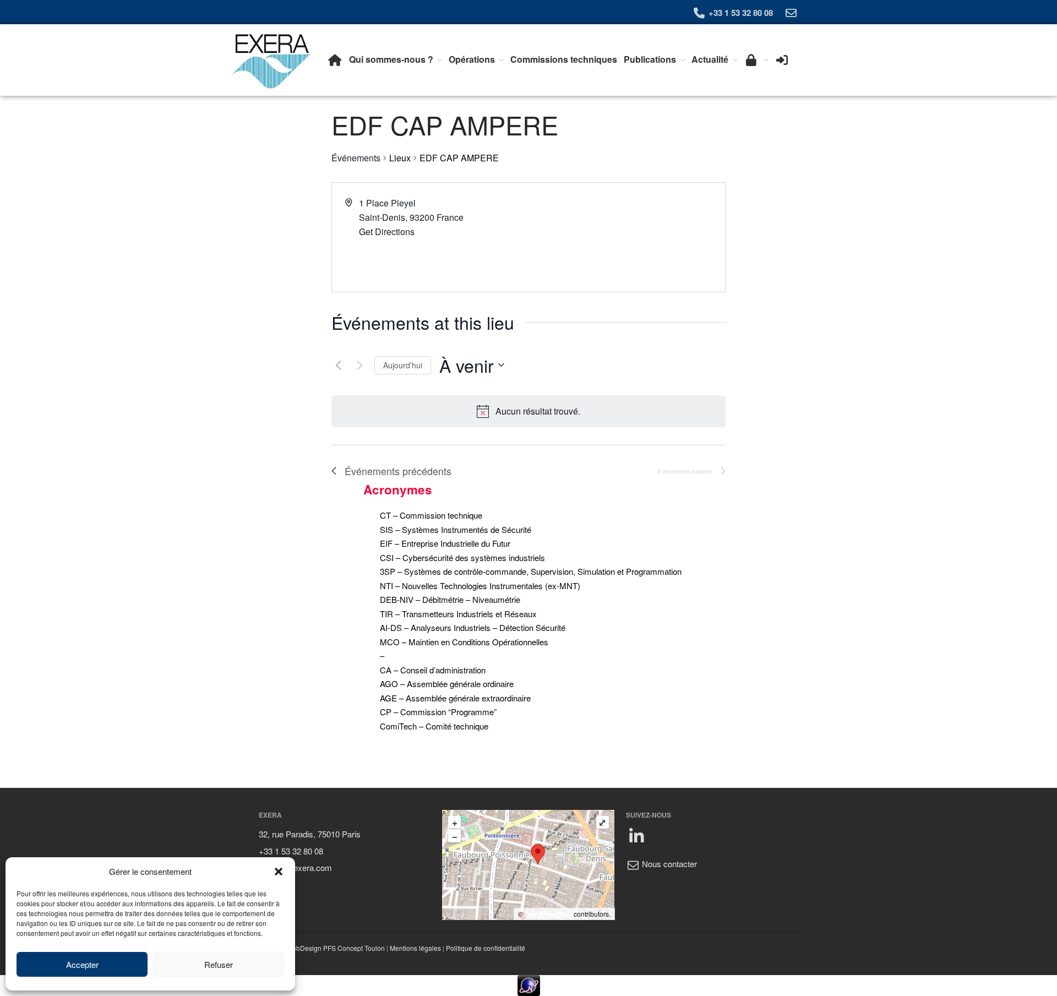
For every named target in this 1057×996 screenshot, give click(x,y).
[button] (278, 871)
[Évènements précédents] (338, 365)
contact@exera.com (295, 867)
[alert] (537, 411)
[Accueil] (335, 59)
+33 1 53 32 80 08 (739, 13)
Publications (650, 59)
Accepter (82, 964)
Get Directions (387, 231)
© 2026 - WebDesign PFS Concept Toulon (322, 948)
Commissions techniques (563, 59)
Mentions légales (415, 948)
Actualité (709, 59)
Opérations (472, 59)
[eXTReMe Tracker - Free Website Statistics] (528, 985)
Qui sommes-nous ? (391, 59)
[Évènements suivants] (359, 365)
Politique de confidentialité (485, 948)
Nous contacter (668, 863)
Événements (355, 158)
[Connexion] (782, 59)
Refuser (218, 964)
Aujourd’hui (402, 365)
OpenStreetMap (548, 913)
